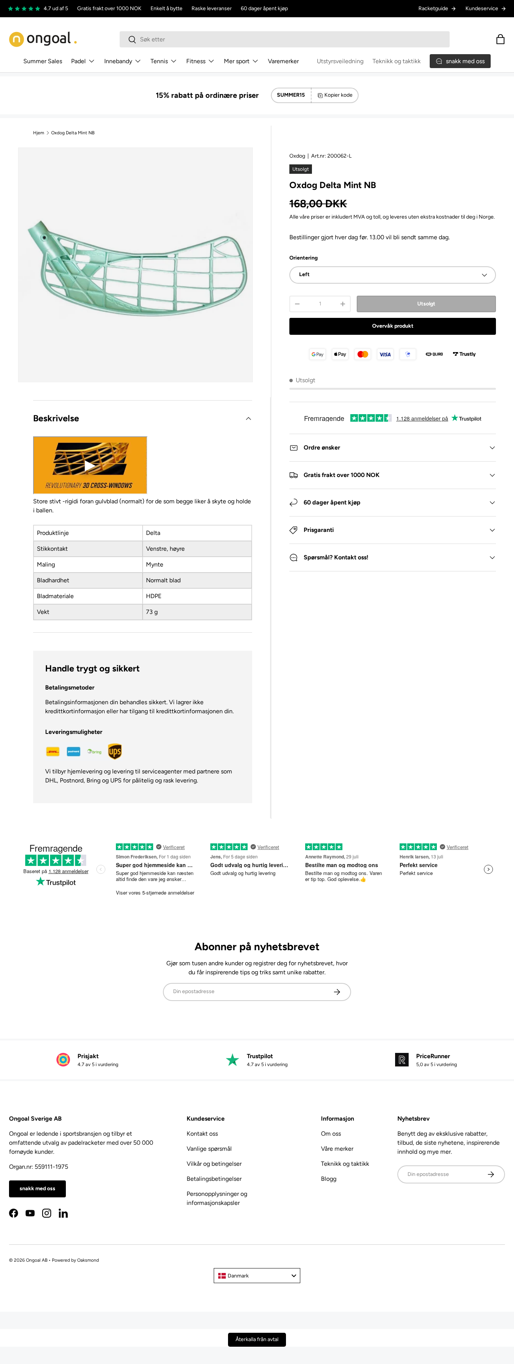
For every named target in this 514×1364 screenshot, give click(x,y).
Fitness (195, 61)
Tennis (159, 61)
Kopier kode (338, 95)
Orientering (303, 258)
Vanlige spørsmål (209, 1148)
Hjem (38, 132)
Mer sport (236, 61)
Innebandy (118, 61)
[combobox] (285, 39)
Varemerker (283, 61)
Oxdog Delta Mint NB (72, 132)
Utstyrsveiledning (340, 61)
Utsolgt (426, 304)
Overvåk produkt (393, 326)
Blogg (328, 1178)
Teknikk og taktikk (397, 61)
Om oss (331, 1133)
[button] (500, 39)
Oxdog (297, 156)
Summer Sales (42, 61)
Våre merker (337, 1148)
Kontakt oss (202, 1133)
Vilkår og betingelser (214, 1163)
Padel (78, 61)
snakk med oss (37, 1188)
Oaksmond (88, 1260)
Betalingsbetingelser (214, 1178)
